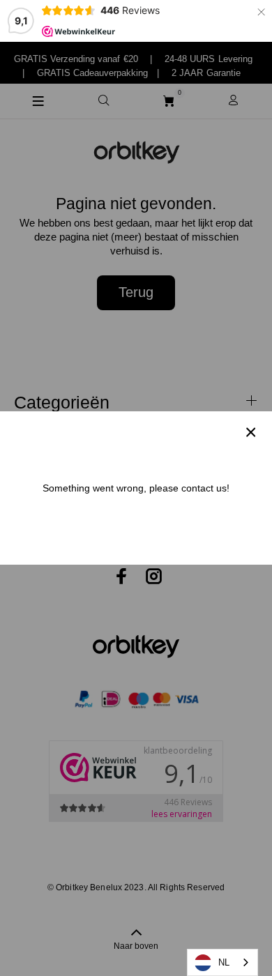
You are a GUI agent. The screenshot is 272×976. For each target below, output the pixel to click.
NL (223, 962)
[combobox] (222, 962)
